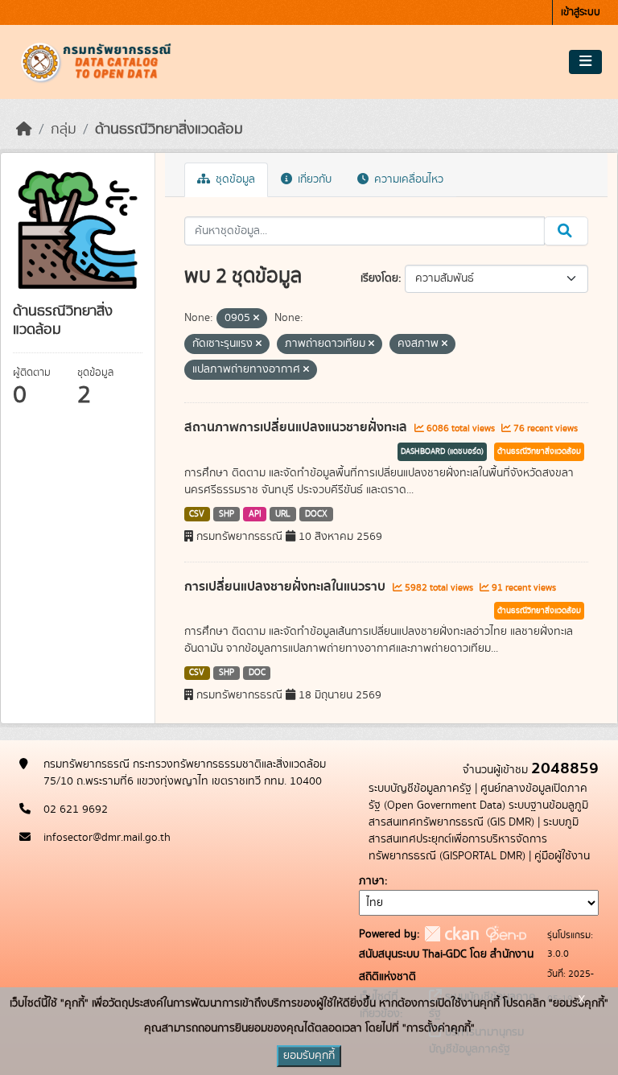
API (255, 514)
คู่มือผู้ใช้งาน (562, 856)
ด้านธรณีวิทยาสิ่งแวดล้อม (169, 129)
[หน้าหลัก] (24, 129)
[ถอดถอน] (256, 318)
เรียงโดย (379, 278)
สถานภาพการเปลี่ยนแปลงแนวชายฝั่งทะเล (297, 427)
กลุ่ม (63, 129)
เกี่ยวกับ (313, 179)
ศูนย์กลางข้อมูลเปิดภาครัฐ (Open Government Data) (478, 797)
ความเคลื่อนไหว (407, 179)
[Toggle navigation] (585, 62)
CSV (196, 514)
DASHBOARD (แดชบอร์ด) (442, 451)
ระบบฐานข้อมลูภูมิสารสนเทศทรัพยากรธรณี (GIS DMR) (478, 813)
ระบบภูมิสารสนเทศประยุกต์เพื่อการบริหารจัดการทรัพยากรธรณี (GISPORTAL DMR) (474, 839)
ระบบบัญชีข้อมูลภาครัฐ (420, 789)
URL (282, 514)
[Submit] (566, 230)
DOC (257, 672)
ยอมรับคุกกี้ (309, 1056)
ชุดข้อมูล (233, 179)
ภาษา (372, 881)
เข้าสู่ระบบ (580, 12)
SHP (226, 514)
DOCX (316, 514)
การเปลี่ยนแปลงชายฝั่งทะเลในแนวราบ (286, 586)
